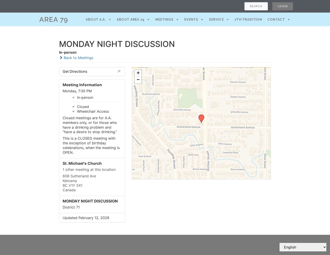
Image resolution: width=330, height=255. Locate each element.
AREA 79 (53, 19)
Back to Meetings (78, 57)
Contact (276, 19)
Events (191, 19)
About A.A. (96, 19)
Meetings (164, 19)
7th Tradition (248, 19)
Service (216, 19)
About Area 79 (131, 19)
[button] (199, 115)
